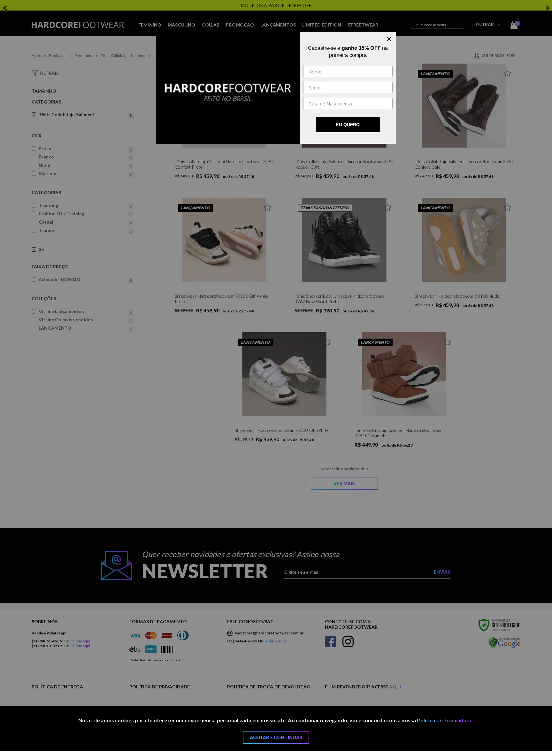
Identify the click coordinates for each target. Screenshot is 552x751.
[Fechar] (389, 39)
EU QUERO (348, 124)
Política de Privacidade (444, 720)
